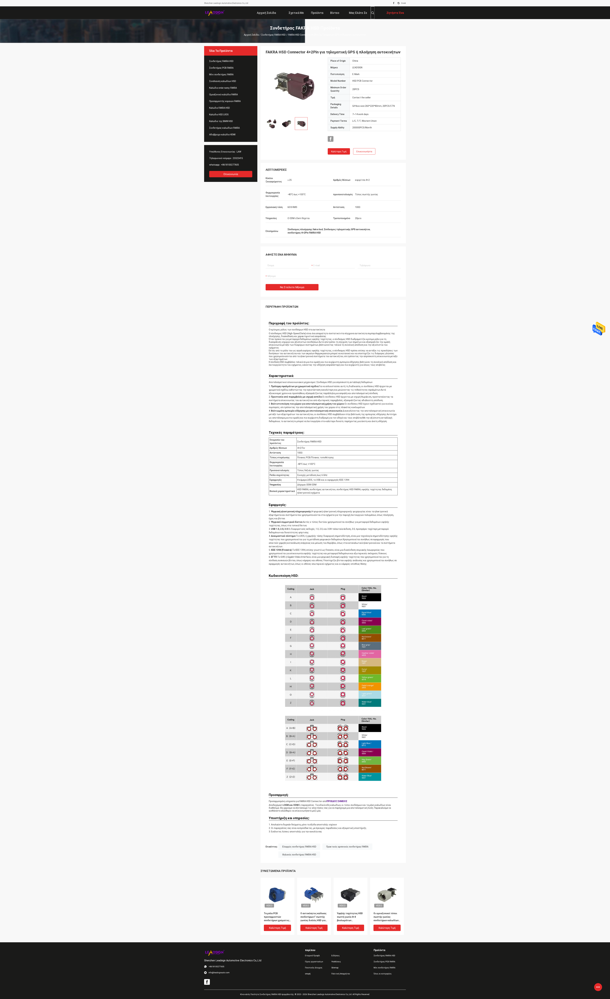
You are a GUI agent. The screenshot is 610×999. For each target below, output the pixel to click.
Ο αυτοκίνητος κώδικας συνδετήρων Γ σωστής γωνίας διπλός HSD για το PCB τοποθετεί (313, 917)
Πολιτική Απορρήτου (340, 974)
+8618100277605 (230, 164)
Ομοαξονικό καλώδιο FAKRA (223, 94)
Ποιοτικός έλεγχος (313, 968)
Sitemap (334, 968)
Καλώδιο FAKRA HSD (219, 108)
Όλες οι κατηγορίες (383, 974)
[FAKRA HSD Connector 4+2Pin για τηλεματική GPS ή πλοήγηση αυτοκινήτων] (294, 86)
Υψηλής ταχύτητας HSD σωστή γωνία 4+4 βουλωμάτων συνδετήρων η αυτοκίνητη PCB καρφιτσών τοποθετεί (350, 917)
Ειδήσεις (335, 956)
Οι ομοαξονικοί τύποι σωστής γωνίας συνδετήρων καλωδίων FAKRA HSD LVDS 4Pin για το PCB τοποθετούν (386, 917)
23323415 (238, 158)
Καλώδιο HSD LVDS (219, 114)
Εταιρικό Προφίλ (312, 956)
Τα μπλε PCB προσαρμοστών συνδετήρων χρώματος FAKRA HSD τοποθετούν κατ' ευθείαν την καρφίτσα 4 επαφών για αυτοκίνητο (277, 917)
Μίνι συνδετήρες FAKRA (221, 74)
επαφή (308, 974)
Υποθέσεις (336, 962)
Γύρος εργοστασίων (314, 962)
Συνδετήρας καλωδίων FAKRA (224, 128)
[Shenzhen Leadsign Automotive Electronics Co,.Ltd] (214, 12)
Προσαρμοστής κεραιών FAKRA (225, 101)
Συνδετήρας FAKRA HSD (273, 35)
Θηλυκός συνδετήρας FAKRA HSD (299, 854)
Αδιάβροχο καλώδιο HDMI (222, 134)
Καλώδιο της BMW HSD (221, 121)
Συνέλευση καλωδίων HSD (222, 81)
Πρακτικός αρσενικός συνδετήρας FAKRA (347, 846)
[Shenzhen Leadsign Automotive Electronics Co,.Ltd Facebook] (394, 3)
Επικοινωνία (231, 174)
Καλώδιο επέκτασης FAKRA (223, 88)
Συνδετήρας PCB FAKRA (221, 68)
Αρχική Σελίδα (251, 35)
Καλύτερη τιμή (338, 151)
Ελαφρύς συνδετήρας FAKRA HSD (299, 846)
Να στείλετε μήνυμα (292, 287)
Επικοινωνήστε (364, 151)
